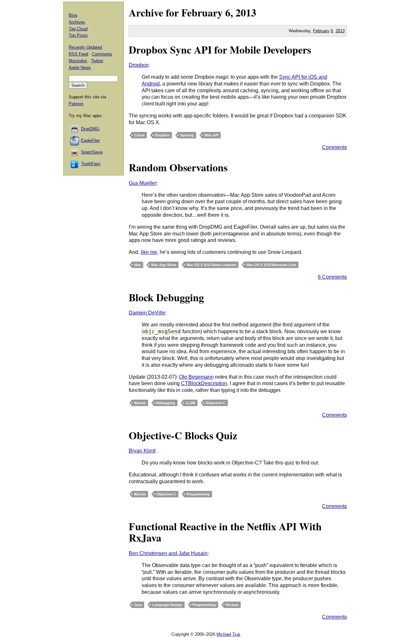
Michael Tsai (228, 634)
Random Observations (178, 167)
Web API (211, 135)
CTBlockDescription (204, 383)
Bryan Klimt (142, 451)
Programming (198, 494)
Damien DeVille (147, 312)
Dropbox (138, 65)
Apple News (80, 67)
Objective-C (216, 403)
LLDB (190, 403)
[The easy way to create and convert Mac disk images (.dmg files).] (75, 128)
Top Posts (78, 35)
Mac (137, 265)
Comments (334, 147)
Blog (73, 15)
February (202, 12)
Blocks (140, 403)
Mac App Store (163, 265)
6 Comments (332, 277)
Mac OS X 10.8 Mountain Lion (271, 265)
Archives (77, 22)
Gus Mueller (142, 183)
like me (149, 252)
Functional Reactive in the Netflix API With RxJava (225, 532)
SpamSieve (92, 152)
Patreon (76, 103)
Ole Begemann (196, 377)
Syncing (187, 135)
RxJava (232, 605)
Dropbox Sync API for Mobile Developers (220, 49)
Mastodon (78, 60)
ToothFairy (91, 163)
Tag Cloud (78, 28)
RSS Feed (78, 54)
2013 (246, 12)
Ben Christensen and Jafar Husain (168, 553)
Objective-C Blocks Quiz (183, 435)
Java (138, 605)
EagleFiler (90, 140)
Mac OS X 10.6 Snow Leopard (211, 265)
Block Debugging (166, 297)
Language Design (167, 605)
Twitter (97, 60)
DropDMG (90, 128)
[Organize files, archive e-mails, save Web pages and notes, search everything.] (75, 140)
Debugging (165, 403)
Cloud (139, 135)
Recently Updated (85, 47)
